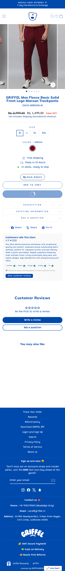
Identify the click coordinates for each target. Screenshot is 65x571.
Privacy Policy (32, 442)
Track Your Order (32, 412)
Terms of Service (32, 447)
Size (32, 127)
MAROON (32, 148)
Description (32, 205)
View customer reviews (19, 276)
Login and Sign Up (32, 432)
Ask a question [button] (32, 327)
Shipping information (32, 212)
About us (32, 452)
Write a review (32, 320)
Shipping (27, 117)
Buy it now (22, 192)
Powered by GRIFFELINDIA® (32, 568)
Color (32, 142)
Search (32, 437)
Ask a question (32, 218)
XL (34, 133)
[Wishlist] (56, 16)
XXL (44, 133)
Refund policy (32, 422)
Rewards (32, 417)
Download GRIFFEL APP (32, 427)
